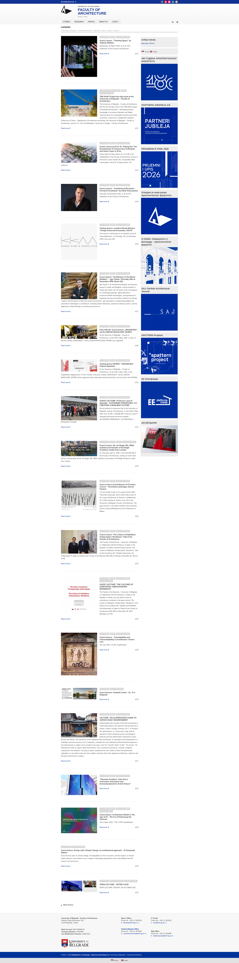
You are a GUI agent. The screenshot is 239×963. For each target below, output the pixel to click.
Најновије (96, 31)
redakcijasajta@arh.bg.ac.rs (163, 936)
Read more (103, 54)
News (110, 31)
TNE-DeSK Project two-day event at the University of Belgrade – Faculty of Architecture (117, 98)
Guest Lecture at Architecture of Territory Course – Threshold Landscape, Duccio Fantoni (117, 486)
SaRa (119, 442)
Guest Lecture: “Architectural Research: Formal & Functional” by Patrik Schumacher (119, 189)
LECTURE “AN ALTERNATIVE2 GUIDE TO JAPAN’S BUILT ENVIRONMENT (118, 719)
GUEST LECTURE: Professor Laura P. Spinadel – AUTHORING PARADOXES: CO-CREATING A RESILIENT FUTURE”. (118, 403)
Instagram (176, 1)
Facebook (162, 1)
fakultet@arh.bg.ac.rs (131, 923)
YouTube (165, 1)
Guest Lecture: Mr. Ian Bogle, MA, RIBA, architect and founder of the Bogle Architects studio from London (117, 447)
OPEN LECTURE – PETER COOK (114, 884)
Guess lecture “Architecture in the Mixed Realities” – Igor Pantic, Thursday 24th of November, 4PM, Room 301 (117, 279)
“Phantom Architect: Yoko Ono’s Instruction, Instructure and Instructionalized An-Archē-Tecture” (115, 781)
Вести (104, 31)
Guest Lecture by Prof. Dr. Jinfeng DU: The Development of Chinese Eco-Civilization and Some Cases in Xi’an (118, 149)
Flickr (169, 1)
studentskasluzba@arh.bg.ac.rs (134, 933)
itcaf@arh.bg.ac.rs (159, 923)
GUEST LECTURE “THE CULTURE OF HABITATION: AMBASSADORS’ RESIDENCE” (116, 586)
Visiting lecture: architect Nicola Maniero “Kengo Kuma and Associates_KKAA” (117, 229)
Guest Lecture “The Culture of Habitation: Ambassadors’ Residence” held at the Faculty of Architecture (118, 537)
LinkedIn (172, 1)
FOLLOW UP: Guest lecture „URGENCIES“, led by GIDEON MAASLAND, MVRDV (119, 331)
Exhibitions (105, 90)
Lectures (116, 31)
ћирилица (144, 43)
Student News (106, 581)
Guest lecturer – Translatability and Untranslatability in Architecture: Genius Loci (117, 639)
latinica (152, 43)
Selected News (123, 37)
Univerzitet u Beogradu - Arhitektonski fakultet (76, 31)
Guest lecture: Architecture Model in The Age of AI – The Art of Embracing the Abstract (117, 817)
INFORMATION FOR (67, 2)
